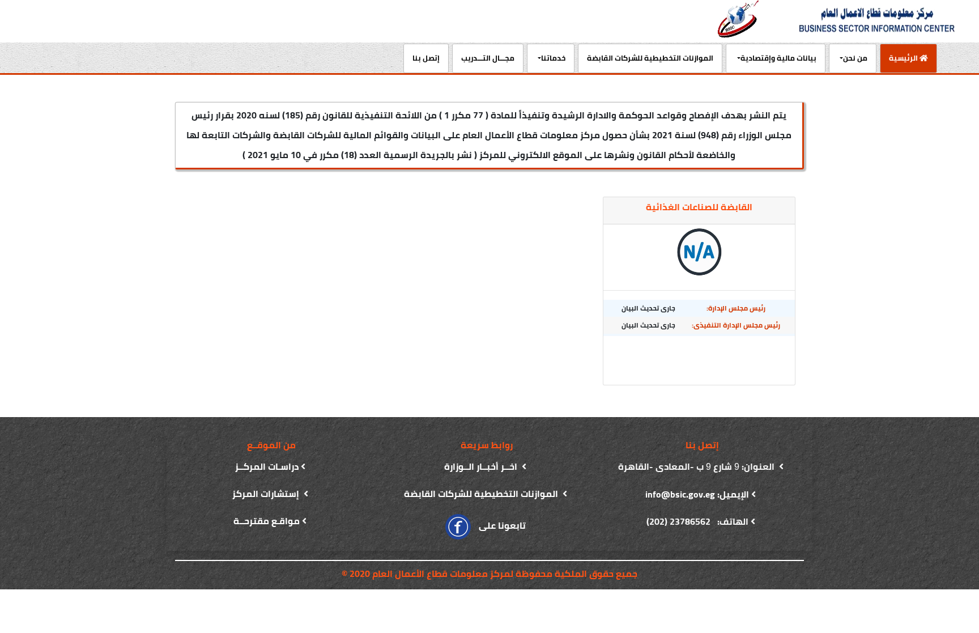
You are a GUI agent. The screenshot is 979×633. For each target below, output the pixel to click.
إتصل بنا (426, 58)
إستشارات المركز (266, 493)
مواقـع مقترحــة (266, 520)
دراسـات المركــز (267, 466)
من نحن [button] (855, 58)
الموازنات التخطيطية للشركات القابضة (650, 58)
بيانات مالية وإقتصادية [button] (778, 58)
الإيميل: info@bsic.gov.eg (697, 494)
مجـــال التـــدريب (487, 58)
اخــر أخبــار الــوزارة (482, 466)
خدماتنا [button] (553, 58)
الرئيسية (900, 57)
